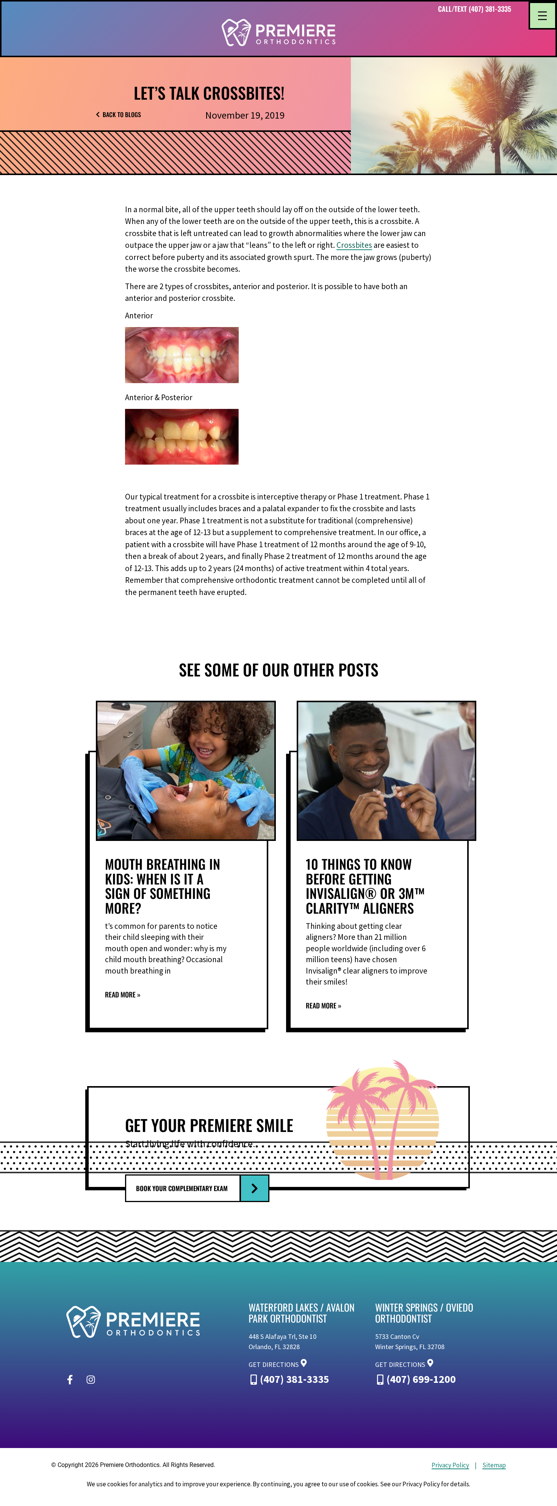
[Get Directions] (304, 1361)
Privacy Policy (450, 1465)
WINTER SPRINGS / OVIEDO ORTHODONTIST (424, 1313)
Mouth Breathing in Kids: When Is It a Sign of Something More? (162, 885)
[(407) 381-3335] (254, 1375)
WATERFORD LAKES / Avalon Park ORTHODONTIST (302, 1313)
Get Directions (274, 1364)
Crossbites (354, 245)
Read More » (123, 994)
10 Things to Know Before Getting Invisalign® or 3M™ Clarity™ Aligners (365, 885)
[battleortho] (278, 32)
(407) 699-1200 (421, 1379)
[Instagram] (90, 1379)
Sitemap (494, 1465)
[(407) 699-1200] (380, 1375)
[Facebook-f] (69, 1379)
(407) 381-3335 (294, 1379)
